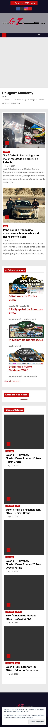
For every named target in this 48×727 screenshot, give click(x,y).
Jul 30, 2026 (13, 623)
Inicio (4, 96)
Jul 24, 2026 (13, 674)
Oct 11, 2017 (10, 166)
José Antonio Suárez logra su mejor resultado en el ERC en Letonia (21, 159)
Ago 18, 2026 (13, 571)
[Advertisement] (24, 62)
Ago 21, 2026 (13, 465)
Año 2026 (10, 451)
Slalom (18, 612)
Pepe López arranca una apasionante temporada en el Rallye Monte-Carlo (21, 233)
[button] (43, 35)
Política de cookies (26, 718)
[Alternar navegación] (38, 35)
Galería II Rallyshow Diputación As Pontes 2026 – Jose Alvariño (23, 564)
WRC (5, 226)
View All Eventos (11, 381)
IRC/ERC (6, 152)
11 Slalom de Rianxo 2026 (26, 340)
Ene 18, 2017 (10, 240)
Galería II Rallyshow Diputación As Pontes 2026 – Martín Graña (23, 458)
